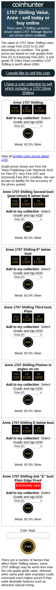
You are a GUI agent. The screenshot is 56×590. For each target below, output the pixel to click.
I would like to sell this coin (28, 73)
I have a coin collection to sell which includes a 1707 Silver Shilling (28, 88)
